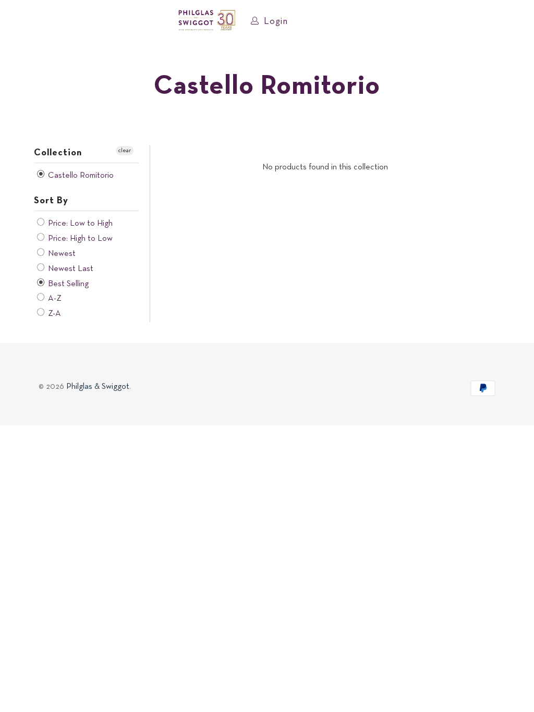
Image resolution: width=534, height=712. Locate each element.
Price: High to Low (79, 239)
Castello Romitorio (80, 175)
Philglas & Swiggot (97, 387)
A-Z (54, 298)
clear (124, 151)
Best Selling (67, 284)
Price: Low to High (79, 223)
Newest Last (69, 269)
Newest (61, 254)
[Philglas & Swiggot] (206, 20)
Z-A (53, 314)
